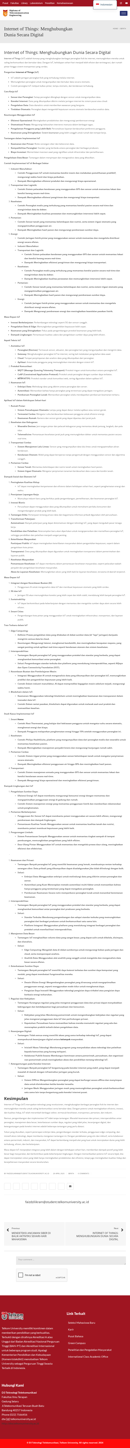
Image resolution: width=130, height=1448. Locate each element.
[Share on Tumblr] (34, 1186)
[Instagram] (121, 3)
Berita (71, 1173)
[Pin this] (52, 1186)
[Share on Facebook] (7, 1186)
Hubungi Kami (13, 1385)
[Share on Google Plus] (43, 1186)
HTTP (20, 378)
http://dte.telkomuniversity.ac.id (20, 1423)
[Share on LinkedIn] (25, 1186)
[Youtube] (126, 3)
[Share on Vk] (61, 1186)
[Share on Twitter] (16, 1186)
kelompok (65, 1039)
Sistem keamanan (50, 132)
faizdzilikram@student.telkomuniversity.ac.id (57, 1202)
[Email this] (70, 1186)
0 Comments (83, 1173)
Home (20, 719)
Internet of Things (12, 58)
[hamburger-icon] (123, 13)
